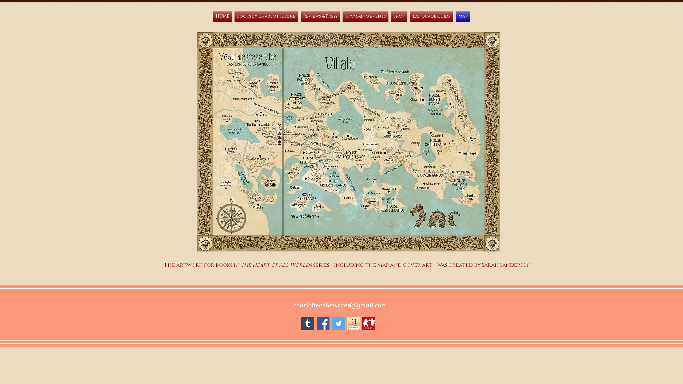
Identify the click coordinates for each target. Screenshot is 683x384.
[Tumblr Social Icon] (307, 323)
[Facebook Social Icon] (323, 323)
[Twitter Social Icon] (338, 323)
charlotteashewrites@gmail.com (340, 305)
